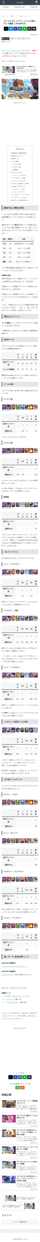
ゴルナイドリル (17, 172)
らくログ (20, 2)
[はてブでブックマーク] (20, 29)
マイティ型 (17, 164)
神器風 (16, 170)
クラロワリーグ (12, 1002)
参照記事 (29, 281)
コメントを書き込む (20, 1222)
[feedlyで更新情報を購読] (17, 1087)
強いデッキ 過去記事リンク (20, 200)
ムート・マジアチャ (20, 175)
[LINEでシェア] (24, 29)
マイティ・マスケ (19, 189)
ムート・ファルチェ (20, 181)
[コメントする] (34, 29)
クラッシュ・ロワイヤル (11, 50)
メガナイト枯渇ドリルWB (20, 183)
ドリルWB (15, 161)
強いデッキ (7, 41)
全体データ (15, 158)
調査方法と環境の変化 (19, 153)
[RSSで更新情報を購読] (22, 1087)
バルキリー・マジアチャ (21, 194)
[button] (29, 29)
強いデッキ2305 (17, 38)
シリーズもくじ (20, 966)
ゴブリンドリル (7, 966)
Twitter (18, 488)
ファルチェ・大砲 (19, 178)
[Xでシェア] (6, 29)
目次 (17, 149)
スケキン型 (17, 167)
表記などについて (17, 156)
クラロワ (6, 38)
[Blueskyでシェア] (10, 29)
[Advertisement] (20, 124)
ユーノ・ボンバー (19, 192)
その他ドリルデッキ (18, 186)
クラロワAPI (6, 214)
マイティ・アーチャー (21, 197)
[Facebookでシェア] (15, 29)
